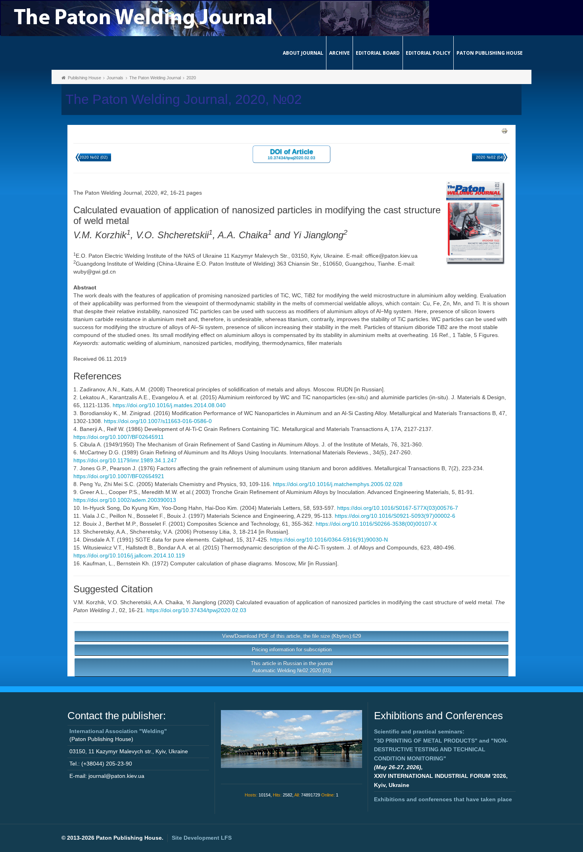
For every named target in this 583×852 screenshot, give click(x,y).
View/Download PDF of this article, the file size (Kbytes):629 (291, 636)
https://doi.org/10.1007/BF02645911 (118, 437)
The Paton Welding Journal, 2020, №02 (183, 99)
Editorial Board (378, 53)
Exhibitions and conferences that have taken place (443, 799)
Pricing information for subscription (292, 650)
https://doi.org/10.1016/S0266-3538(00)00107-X (376, 524)
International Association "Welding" (118, 731)
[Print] (504, 130)
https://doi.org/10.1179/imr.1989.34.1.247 (125, 460)
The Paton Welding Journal (155, 77)
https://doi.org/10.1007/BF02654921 (118, 476)
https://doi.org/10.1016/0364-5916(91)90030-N (329, 539)
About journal (303, 53)
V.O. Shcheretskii (129, 602)
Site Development (202, 838)
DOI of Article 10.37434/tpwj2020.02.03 (291, 153)
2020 (191, 77)
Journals (115, 77)
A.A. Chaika (168, 602)
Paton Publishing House (489, 53)
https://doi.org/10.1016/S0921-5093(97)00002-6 (395, 516)
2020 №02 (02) (93, 157)
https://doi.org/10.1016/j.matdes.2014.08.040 (169, 405)
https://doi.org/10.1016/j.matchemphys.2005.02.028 (338, 484)
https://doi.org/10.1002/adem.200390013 (124, 500)
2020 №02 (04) (490, 157)
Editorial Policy (428, 53)
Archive (339, 53)
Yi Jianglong (201, 602)
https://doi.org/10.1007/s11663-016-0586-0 (158, 421)
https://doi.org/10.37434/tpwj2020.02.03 (196, 610)
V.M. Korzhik (89, 602)
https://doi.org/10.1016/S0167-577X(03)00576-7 (397, 508)
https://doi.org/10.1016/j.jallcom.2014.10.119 (129, 555)
